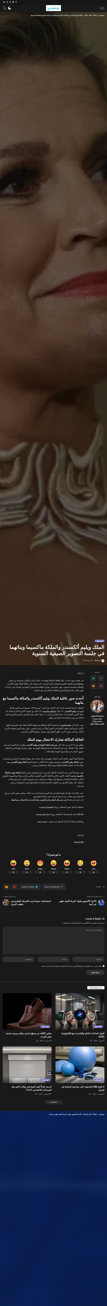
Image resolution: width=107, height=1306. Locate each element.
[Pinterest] (10, 2)
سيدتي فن (42, 821)
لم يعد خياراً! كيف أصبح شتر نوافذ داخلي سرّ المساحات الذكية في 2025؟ (32, 1088)
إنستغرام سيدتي (46, 807)
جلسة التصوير (65, 725)
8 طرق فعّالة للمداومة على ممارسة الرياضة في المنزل (82, 1088)
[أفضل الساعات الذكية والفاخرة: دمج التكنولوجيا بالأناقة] (79, 1011)
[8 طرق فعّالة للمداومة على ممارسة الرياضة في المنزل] (79, 1064)
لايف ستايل (99, 641)
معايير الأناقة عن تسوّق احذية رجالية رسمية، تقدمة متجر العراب (29, 1035)
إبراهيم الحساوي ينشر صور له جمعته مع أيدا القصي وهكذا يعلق (97, 720)
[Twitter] (13, 2)
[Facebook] (16, 2)
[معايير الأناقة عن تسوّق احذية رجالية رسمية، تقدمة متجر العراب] (27, 1011)
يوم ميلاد (54, 744)
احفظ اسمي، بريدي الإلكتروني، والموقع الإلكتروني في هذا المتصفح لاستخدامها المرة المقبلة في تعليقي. (71, 966)
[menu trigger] (101, 8)
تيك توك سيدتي (43, 814)
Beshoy (97, 660)
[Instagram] (7, 2)
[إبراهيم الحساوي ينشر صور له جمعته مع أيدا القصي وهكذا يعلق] (97, 706)
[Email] (93, 686)
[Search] (5, 8)
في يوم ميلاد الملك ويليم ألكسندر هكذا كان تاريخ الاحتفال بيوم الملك (39, 799)
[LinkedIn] (4, 2)
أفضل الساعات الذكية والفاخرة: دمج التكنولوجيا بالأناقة (82, 1035)
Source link (79, 842)
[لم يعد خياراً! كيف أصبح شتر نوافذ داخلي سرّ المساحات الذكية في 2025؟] (27, 1064)
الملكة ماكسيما (49, 711)
